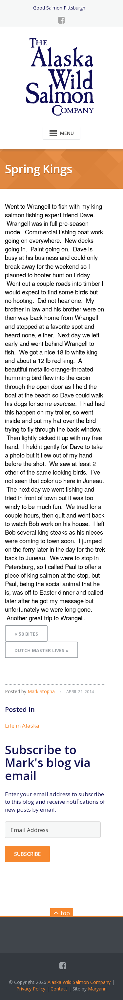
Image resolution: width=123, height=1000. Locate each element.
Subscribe (27, 854)
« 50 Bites (26, 634)
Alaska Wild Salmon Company (79, 982)
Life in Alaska (22, 725)
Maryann (97, 989)
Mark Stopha (41, 691)
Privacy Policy (30, 989)
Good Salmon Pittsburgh (59, 8)
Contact (59, 989)
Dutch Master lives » (41, 650)
